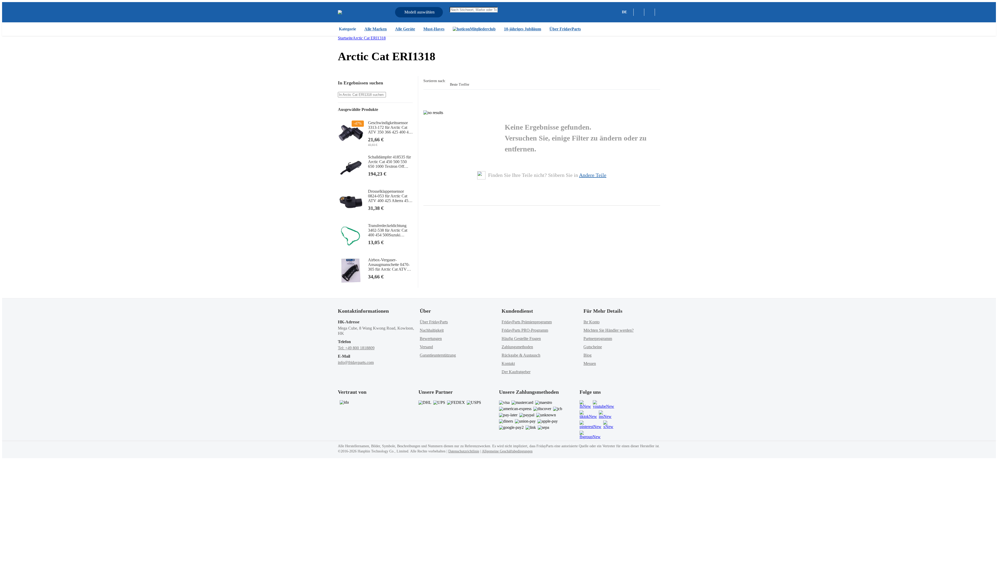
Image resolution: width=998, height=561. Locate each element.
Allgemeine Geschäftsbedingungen (507, 451)
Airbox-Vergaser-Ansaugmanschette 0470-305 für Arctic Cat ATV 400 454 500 (389, 265)
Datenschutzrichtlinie (463, 451)
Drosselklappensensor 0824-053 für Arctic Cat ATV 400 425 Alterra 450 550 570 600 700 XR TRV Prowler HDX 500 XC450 (390, 196)
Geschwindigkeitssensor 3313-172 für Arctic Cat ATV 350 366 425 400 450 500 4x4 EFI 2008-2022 (390, 128)
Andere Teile (592, 175)
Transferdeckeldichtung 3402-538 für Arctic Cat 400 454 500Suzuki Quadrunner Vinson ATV (389, 230)
